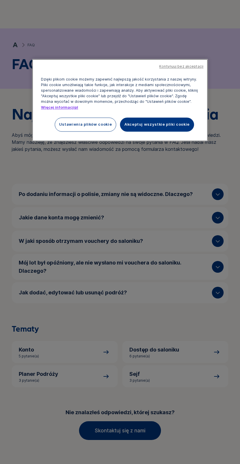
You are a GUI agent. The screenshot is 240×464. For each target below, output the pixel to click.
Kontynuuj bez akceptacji (181, 66)
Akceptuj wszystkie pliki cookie (157, 124)
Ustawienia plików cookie (85, 124)
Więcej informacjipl (59, 107)
